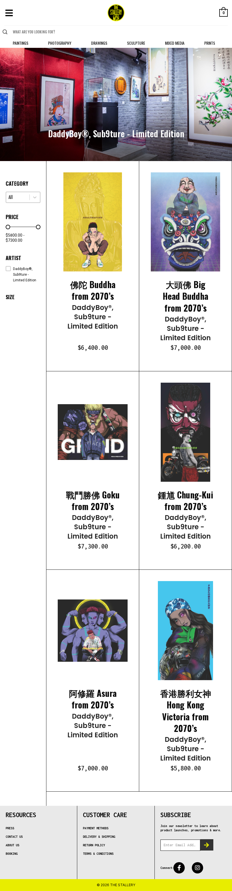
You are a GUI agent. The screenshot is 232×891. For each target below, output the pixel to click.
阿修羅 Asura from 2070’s (93, 699)
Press (10, 828)
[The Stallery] (116, 12)
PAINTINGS (20, 43)
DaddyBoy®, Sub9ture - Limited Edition (92, 317)
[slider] (8, 227)
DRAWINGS (99, 43)
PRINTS (209, 43)
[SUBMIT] (206, 845)
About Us (12, 845)
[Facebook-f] (179, 867)
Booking (12, 853)
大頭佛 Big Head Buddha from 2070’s (185, 296)
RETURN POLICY (94, 845)
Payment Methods (95, 828)
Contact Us (14, 836)
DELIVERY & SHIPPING (99, 836)
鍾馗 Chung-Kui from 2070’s (185, 500)
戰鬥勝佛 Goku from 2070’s (93, 500)
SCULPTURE (136, 43)
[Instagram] (197, 867)
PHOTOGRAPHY (59, 43)
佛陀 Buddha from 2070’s (92, 290)
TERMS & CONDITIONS (98, 853)
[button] (23, 274)
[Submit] (5, 32)
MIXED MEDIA (174, 43)
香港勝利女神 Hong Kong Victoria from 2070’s (185, 710)
